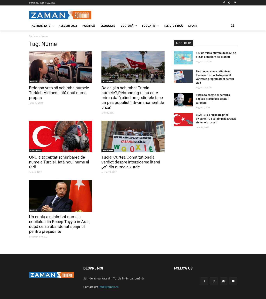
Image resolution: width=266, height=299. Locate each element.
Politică (33, 81)
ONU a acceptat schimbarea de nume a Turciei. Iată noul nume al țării (59, 162)
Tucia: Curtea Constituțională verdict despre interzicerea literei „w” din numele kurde (130, 162)
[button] (232, 25)
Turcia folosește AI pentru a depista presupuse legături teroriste (213, 98)
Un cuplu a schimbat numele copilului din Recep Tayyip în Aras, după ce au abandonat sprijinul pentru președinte (59, 224)
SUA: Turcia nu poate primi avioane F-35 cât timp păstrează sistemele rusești (216, 118)
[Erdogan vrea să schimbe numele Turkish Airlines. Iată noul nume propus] (60, 67)
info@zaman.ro (109, 287)
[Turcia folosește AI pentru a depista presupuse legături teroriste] (183, 99)
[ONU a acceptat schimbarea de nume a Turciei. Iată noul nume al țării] (60, 136)
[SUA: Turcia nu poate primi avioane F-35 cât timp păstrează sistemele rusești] (183, 119)
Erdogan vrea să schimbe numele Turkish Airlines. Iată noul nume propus (59, 93)
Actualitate (108, 81)
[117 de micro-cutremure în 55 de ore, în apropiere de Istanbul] (183, 57)
